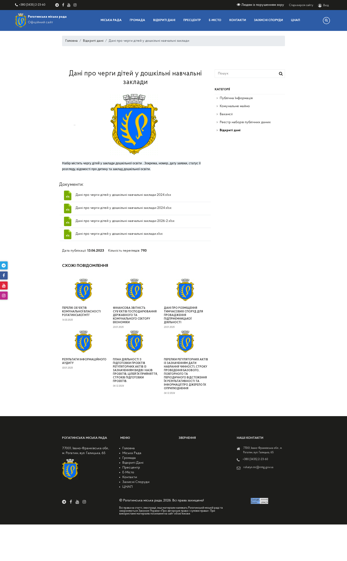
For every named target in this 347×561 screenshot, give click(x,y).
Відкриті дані (164, 20)
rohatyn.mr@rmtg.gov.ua (258, 467)
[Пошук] (326, 20)
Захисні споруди (268, 20)
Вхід (326, 5)
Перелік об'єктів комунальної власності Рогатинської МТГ (81, 312)
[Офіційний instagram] (75, 5)
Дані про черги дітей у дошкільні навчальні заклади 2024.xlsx (123, 195)
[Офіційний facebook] (63, 5)
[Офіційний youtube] (69, 5)
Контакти (237, 20)
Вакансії (226, 114)
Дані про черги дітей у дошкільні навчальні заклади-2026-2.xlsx (125, 221)
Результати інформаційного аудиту (84, 361)
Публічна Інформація (236, 98)
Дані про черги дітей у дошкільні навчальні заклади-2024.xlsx (123, 208)
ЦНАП (295, 20)
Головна (71, 41)
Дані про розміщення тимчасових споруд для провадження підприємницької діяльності (183, 315)
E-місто (215, 20)
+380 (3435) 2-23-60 (32, 4)
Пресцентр (192, 20)
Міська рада (111, 20)
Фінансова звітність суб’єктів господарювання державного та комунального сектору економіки (135, 315)
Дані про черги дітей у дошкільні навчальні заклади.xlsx (119, 234)
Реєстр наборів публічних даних (245, 122)
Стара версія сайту (301, 5)
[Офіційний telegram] (57, 5)
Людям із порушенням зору (262, 5)
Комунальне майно (235, 106)
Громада (137, 20)
